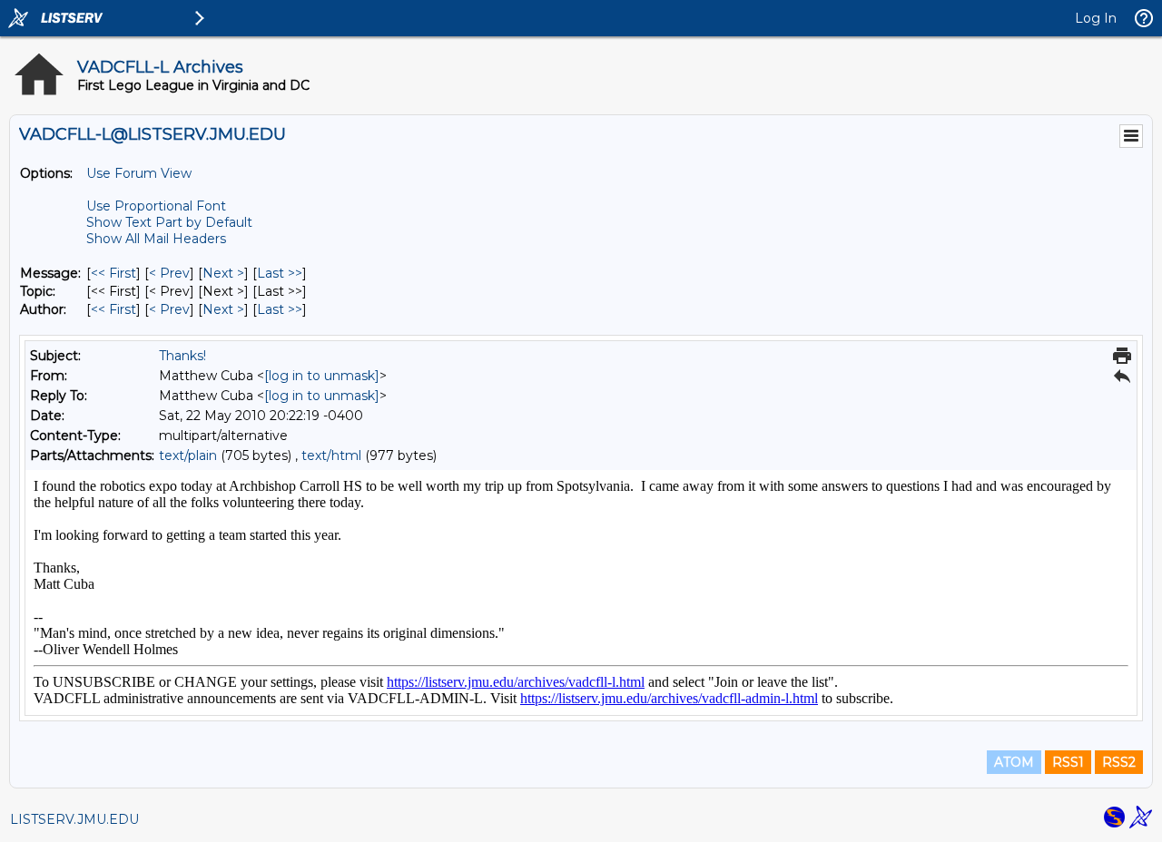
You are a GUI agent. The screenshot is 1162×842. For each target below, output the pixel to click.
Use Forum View (139, 173)
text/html (331, 455)
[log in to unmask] (321, 375)
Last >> (279, 273)
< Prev (169, 273)
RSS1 (1068, 762)
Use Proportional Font (156, 206)
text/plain (188, 455)
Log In (1096, 18)
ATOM (1014, 762)
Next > (223, 273)
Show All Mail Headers (156, 238)
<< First (113, 273)
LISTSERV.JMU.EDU (74, 819)
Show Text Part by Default (169, 222)
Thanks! (182, 356)
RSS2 (1119, 762)
